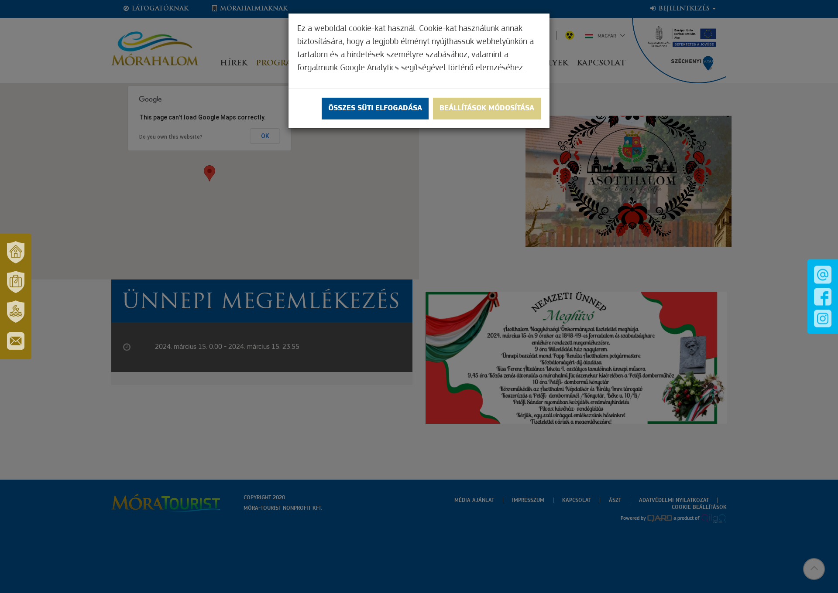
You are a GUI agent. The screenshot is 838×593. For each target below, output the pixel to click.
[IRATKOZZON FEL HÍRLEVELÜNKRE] (16, 341)
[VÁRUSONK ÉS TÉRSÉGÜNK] (16, 252)
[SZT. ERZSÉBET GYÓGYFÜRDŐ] (16, 311)
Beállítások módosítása (487, 108)
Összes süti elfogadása (375, 108)
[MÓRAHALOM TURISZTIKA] (16, 281)
